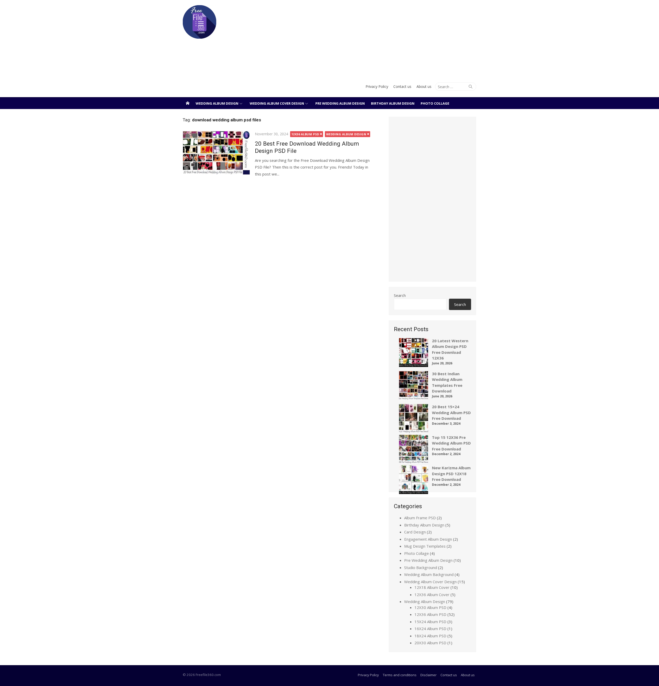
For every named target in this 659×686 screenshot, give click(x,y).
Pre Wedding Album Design (340, 103)
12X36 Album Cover (431, 594)
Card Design (415, 531)
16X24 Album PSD (430, 628)
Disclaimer (428, 675)
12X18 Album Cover (431, 587)
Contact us (402, 86)
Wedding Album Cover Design (277, 103)
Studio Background (420, 567)
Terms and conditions (400, 675)
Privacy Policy (377, 86)
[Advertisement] (379, 39)
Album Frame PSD (420, 517)
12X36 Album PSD (305, 134)
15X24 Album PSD (430, 621)
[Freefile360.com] (188, 103)
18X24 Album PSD (430, 635)
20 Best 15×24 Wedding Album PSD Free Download (451, 412)
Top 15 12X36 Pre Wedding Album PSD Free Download (451, 443)
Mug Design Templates (425, 546)
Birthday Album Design (392, 103)
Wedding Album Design (217, 103)
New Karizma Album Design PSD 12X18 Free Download (451, 473)
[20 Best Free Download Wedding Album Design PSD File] (216, 152)
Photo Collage (435, 103)
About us (424, 86)
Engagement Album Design (428, 539)
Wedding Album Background (429, 574)
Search (400, 295)
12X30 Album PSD (430, 607)
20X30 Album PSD (430, 642)
